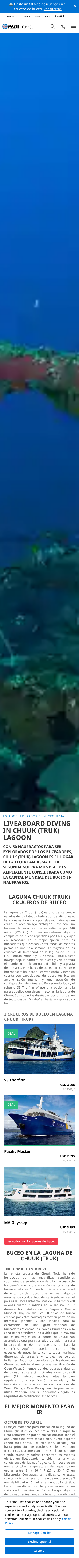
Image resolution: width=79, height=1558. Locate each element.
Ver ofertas (53, 9)
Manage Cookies (39, 1533)
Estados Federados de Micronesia (33, 816)
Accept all (39, 1550)
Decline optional (39, 1542)
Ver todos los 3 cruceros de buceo (31, 1241)
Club (37, 16)
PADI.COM (11, 16)
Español (59, 16)
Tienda (26, 16)
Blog (47, 16)
